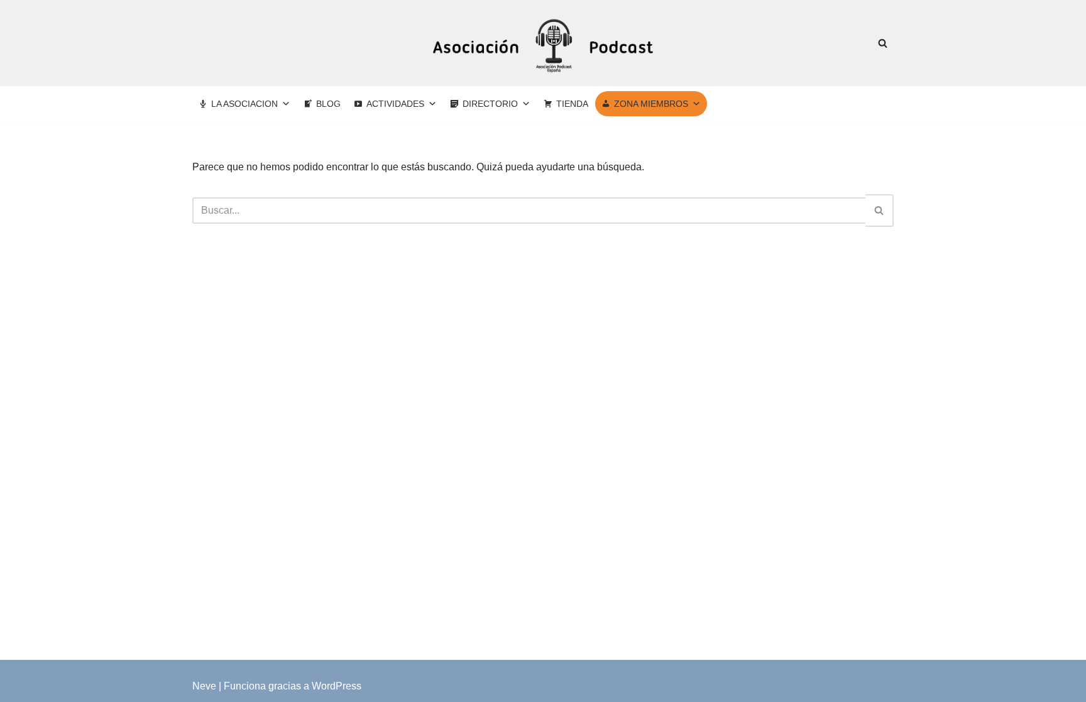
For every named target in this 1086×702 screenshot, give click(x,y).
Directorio (490, 104)
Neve (204, 686)
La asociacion (244, 104)
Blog (328, 104)
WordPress (336, 686)
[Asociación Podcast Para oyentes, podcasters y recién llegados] (543, 43)
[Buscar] (882, 43)
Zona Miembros (651, 104)
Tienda (572, 104)
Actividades (395, 104)
